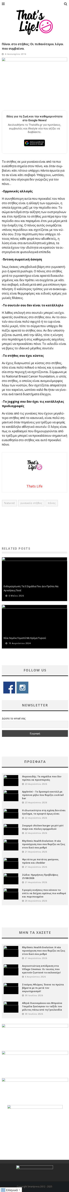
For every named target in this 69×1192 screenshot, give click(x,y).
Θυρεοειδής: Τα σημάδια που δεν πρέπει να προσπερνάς (41, 778)
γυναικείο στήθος (31, 503)
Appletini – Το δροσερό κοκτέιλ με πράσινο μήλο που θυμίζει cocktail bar (43, 795)
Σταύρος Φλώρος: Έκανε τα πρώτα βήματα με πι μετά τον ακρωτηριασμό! (43, 988)
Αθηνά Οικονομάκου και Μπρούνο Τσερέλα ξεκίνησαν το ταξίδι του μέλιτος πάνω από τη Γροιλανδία (42, 1006)
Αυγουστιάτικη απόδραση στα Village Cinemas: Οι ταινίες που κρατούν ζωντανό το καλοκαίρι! (41, 969)
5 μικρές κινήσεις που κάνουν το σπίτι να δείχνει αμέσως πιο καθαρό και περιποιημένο (44, 893)
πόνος (52, 503)
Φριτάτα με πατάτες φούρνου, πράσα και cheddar (40, 861)
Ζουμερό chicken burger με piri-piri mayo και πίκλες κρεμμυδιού (42, 827)
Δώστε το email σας (13, 718)
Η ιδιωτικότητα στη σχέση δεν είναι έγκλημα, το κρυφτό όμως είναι (44, 812)
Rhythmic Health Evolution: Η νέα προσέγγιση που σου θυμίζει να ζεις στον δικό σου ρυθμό (43, 844)
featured (9, 503)
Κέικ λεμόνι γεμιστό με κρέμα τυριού (25, 638)
